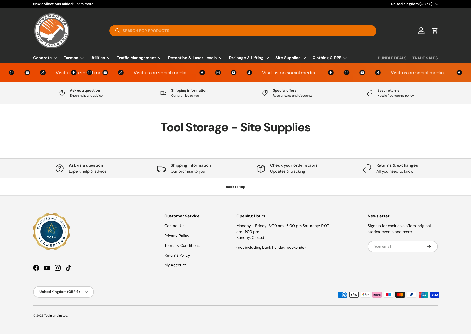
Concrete (42, 57)
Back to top (235, 187)
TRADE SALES (425, 58)
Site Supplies (288, 57)
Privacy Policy (176, 235)
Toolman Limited (55, 316)
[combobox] (243, 30)
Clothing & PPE (327, 57)
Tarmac (71, 57)
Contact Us (174, 225)
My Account (175, 265)
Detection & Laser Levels (192, 57)
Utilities (97, 57)
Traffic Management (136, 57)
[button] (435, 30)
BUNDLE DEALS (392, 58)
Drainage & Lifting (246, 57)
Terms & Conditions (182, 245)
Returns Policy (177, 255)
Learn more (84, 4)
